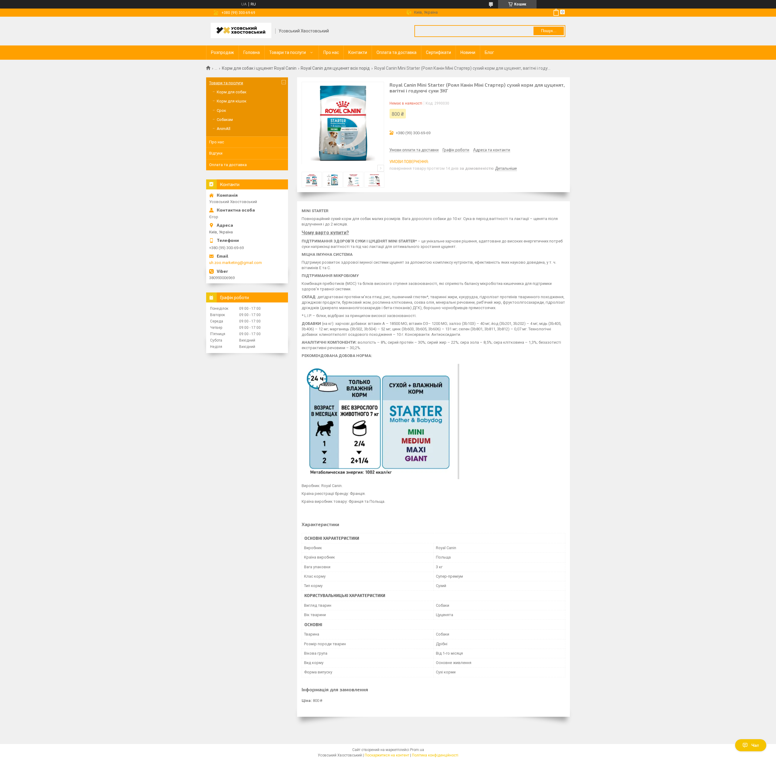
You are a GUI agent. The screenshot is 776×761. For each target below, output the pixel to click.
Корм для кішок (231, 101)
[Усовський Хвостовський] (241, 31)
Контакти (357, 52)
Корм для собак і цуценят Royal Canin (259, 68)
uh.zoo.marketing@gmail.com (235, 262)
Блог (489, 52)
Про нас (331, 52)
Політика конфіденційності (435, 755)
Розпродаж (222, 52)
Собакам (225, 119)
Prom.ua (417, 750)
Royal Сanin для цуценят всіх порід (335, 68)
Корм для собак (231, 92)
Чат (755, 745)
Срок (221, 110)
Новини (467, 52)
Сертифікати (438, 52)
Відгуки (215, 153)
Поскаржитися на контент (387, 755)
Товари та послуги (287, 52)
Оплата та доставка (396, 52)
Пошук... (549, 30)
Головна (251, 52)
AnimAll (223, 128)
